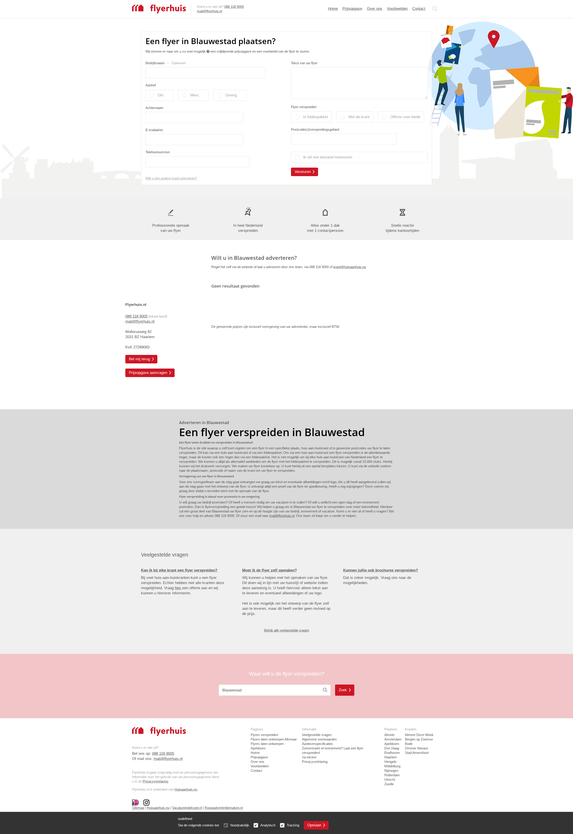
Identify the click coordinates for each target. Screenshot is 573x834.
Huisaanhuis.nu (186, 789)
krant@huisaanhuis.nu (349, 267)
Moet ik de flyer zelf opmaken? (269, 570)
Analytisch (268, 825)
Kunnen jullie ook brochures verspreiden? (380, 570)
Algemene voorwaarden (319, 739)
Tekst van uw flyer (304, 63)
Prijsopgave (352, 8)
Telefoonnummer (157, 152)
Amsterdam (393, 739)
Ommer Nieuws (416, 748)
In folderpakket (315, 117)
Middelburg (392, 766)
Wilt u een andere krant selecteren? (171, 178)
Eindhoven (392, 753)
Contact (418, 8)
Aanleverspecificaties (317, 744)
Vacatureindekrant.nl (187, 808)
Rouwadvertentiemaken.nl (224, 808)
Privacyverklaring (155, 781)
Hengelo (390, 762)
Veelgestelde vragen (316, 735)
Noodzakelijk (239, 825)
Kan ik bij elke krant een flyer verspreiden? (179, 570)
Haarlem (390, 757)
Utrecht (389, 779)
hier (178, 588)
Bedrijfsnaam (165, 63)
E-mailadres (154, 130)
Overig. (231, 95)
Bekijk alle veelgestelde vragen (286, 630)
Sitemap (138, 808)
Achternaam (154, 108)
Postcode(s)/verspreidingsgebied (315, 129)
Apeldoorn (391, 744)
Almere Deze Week (419, 735)
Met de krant (359, 117)
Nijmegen (391, 770)
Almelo (389, 735)
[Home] (159, 9)
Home (333, 8)
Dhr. (161, 95)
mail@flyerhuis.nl (209, 11)
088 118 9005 (234, 7)
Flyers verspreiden (264, 735)
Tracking (293, 825)
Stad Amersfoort (417, 753)
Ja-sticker (309, 757)
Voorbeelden (397, 8)
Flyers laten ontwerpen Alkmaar (274, 739)
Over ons (374, 8)
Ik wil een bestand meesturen (327, 157)
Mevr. (195, 95)
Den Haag (391, 748)
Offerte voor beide (405, 117)
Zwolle (389, 784)
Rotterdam (392, 775)
